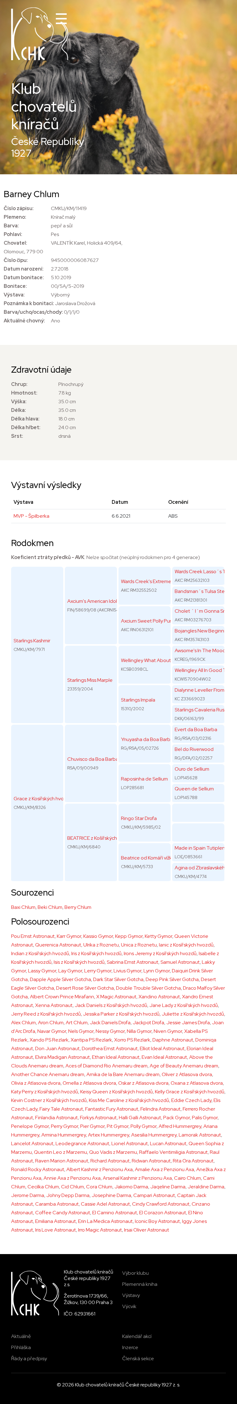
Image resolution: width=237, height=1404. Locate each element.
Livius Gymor (127, 970)
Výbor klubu (135, 1273)
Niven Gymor (168, 1031)
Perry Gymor (64, 1126)
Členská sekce (138, 1358)
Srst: (17, 436)
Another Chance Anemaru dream (47, 1074)
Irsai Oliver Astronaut (146, 1230)
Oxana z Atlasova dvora (197, 1083)
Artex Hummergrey (108, 1135)
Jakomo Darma (131, 1186)
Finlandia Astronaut (56, 1117)
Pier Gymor (92, 1126)
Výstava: (14, 295)
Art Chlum (77, 1022)
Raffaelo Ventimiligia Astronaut (173, 1152)
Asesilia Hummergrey (154, 1135)
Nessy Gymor (110, 1031)
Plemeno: (15, 217)
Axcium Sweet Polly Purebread (154, 621)
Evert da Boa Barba (196, 729)
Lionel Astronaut (129, 1143)
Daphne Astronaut (172, 1040)
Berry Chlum (77, 907)
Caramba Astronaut (57, 1204)
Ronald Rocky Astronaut (37, 1169)
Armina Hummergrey (63, 1135)
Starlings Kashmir (32, 640)
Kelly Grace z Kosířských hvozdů (189, 1091)
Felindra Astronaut (160, 1109)
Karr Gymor (69, 936)
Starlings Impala (138, 700)
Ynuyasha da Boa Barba (147, 739)
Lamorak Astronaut (200, 1135)
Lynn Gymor (156, 970)
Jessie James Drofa (188, 1022)
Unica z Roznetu (139, 945)
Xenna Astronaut (54, 1005)
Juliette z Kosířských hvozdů (193, 1014)
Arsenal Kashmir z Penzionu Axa (137, 1178)
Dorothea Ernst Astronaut (110, 1048)
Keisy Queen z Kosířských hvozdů (116, 1091)
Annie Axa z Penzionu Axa (72, 1178)
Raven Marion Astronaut (61, 1161)
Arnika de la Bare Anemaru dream (123, 1074)
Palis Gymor (205, 1117)
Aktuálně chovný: (24, 320)
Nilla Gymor (139, 1031)
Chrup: (19, 384)
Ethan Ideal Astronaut (115, 1057)
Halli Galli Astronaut (140, 1117)
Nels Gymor (81, 1031)
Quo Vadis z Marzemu (113, 1152)
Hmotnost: (24, 393)
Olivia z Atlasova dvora (35, 1083)
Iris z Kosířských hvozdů (96, 953)
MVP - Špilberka (31, 516)
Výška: (19, 401)
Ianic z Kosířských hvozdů (186, 945)
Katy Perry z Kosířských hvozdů (44, 1091)
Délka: (18, 410)
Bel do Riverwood (194, 749)
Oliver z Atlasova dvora (187, 1074)
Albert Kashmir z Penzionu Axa (99, 1169)
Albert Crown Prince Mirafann (62, 996)
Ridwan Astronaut (151, 1161)
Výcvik (129, 1306)
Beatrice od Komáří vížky (147, 858)
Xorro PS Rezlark (132, 1040)
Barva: (11, 225)
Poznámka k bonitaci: (29, 303)
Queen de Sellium (194, 788)
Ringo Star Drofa (139, 818)
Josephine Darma (111, 1195)
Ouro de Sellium (192, 769)
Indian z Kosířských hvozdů (40, 953)
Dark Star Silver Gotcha (118, 979)
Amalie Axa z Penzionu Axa (164, 1169)
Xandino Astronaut (159, 996)
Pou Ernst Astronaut (33, 936)
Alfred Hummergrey (180, 1126)
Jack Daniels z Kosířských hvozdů (111, 1005)
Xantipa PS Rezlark (91, 1040)
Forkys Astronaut (98, 1117)
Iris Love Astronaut (55, 1230)
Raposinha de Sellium (144, 779)
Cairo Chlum (187, 1178)
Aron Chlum (51, 1022)
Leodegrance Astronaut (82, 1143)
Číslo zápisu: (19, 208)
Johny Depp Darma (67, 1195)
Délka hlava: (25, 419)
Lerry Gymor (97, 970)
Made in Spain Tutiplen (200, 848)
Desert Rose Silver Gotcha (85, 988)
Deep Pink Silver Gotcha (172, 979)
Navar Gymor (51, 1031)
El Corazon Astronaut (162, 1212)
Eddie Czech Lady (191, 1100)
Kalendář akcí (137, 1336)
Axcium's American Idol (92, 601)
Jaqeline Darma (167, 1186)
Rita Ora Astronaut (193, 1161)
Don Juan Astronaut (57, 1048)
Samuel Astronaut (180, 962)
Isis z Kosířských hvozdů (79, 962)
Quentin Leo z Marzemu (60, 1152)
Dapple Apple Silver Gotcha (60, 979)
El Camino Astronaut (114, 1212)
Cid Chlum (72, 1186)
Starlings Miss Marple (90, 680)
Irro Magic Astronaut (100, 1230)
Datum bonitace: (24, 277)
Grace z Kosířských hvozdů (43, 798)
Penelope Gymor (30, 1126)
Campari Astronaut (154, 1195)
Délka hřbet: (25, 427)
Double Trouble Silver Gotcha (148, 988)
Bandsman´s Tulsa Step (201, 591)
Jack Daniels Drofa (110, 1022)
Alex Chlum (23, 1022)
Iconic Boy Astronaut (157, 1221)
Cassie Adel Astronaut (105, 1204)
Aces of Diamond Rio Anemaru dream (106, 1065)
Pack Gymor (176, 1117)
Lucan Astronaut (168, 1143)
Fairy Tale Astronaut (61, 1109)
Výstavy (131, 1295)
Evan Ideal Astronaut (164, 1057)
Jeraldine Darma (206, 1186)
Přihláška (21, 1347)
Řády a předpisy (29, 1358)
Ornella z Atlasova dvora (89, 1083)
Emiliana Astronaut (55, 1221)
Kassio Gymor (98, 936)
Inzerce (130, 1347)
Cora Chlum (99, 1186)
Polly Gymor (143, 1126)
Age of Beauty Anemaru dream (184, 1065)
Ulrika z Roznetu (101, 945)
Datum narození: (24, 269)
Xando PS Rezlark (49, 1040)
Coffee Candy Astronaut (62, 1212)
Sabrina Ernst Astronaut (132, 962)
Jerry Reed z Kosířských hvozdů (46, 1014)
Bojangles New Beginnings (204, 630)
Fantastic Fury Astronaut (111, 1109)
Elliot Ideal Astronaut (162, 1048)
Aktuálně (21, 1336)
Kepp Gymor (129, 936)
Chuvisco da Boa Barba (92, 759)
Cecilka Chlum (43, 1186)
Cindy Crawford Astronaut (160, 1204)
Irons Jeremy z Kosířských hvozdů (160, 953)
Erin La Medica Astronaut (105, 1221)
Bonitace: (15, 286)
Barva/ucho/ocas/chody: (33, 312)
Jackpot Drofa (148, 1022)
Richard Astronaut (110, 1161)
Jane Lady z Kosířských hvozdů (183, 1005)
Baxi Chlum (23, 907)
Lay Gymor (70, 970)
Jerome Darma (27, 1195)
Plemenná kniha (139, 1284)
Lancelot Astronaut (32, 1143)
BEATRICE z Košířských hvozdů (101, 838)
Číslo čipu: (16, 260)
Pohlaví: (13, 234)
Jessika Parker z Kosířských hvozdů (121, 1014)
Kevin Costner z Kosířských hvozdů (49, 1100)
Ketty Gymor (158, 936)
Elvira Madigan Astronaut (62, 1057)
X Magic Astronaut (116, 996)
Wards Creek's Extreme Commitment (161, 581)
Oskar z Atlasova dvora (143, 1083)
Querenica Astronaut (58, 945)
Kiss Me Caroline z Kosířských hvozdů (129, 1100)
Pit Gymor (117, 1126)
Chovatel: (15, 243)
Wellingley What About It (148, 660)
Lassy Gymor (42, 970)
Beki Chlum (50, 907)
